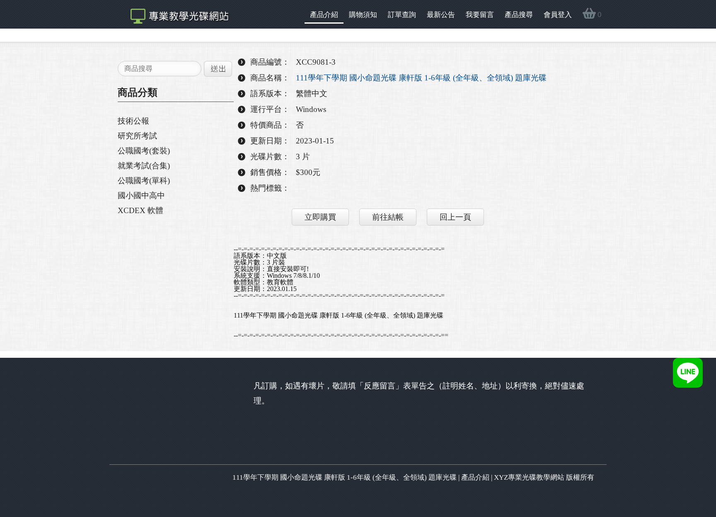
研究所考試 (137, 135)
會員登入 (558, 15)
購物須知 (363, 15)
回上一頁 (455, 217)
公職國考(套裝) (144, 150)
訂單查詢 (402, 15)
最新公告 (441, 15)
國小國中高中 (141, 195)
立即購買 (320, 217)
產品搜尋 (519, 15)
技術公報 (133, 121)
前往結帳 (388, 217)
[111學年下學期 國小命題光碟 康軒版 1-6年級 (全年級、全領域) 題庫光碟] (175, 14)
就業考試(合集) (144, 165)
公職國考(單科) (144, 180)
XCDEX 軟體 (140, 210)
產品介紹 (324, 15)
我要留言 (480, 15)
